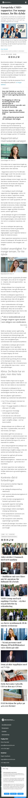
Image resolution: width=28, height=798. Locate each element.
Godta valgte (13, 793)
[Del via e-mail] (14, 57)
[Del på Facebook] (9, 57)
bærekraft (6, 88)
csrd (3, 534)
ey (6, 534)
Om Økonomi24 (6, 725)
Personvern (5, 728)
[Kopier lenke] (16, 57)
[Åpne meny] (26, 2)
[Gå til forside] (7, 2)
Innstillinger (20, 793)
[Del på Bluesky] (19, 57)
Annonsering (5, 734)
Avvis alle (6, 793)
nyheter (11, 534)
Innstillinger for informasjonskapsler (20, 797)
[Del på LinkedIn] (11, 57)
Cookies (4, 731)
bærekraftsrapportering (9, 536)
